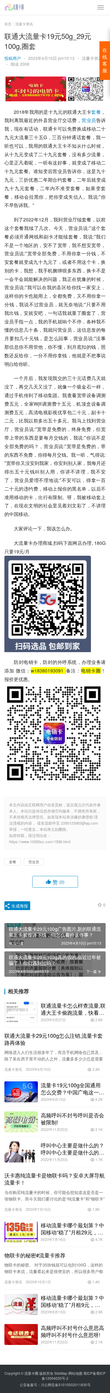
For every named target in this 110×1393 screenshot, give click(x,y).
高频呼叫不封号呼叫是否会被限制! (72, 1118)
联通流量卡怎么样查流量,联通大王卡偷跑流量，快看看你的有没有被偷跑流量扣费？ (73, 1009)
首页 (7, 23)
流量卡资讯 (92, 58)
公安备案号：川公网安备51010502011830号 (55, 1384)
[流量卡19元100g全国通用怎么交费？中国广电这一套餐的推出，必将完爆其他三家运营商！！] (21, 1091)
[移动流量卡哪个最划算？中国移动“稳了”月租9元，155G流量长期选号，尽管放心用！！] (21, 1304)
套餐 (96, 111)
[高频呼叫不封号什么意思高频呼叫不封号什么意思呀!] (21, 1334)
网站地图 (75, 1373)
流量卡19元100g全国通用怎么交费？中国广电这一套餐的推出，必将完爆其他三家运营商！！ (72, 1088)
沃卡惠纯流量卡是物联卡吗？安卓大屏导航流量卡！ (54, 1179)
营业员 (89, 120)
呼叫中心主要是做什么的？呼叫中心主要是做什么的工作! (72, 1149)
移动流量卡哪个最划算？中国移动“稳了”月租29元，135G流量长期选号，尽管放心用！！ (72, 1228)
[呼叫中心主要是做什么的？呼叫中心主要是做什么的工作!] (21, 1152)
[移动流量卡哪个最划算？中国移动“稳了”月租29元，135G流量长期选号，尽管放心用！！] (21, 1231)
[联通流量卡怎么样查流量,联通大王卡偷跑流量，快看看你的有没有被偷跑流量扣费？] (21, 1012)
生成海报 (19, 906)
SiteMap (60, 1373)
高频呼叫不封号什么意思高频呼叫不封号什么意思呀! (72, 1331)
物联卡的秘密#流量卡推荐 (34, 1255)
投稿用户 (12, 58)
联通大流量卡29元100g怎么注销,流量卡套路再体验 (53, 1039)
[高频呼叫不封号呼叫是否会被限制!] (21, 1121)
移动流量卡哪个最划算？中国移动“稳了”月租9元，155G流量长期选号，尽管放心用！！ (72, 1301)
